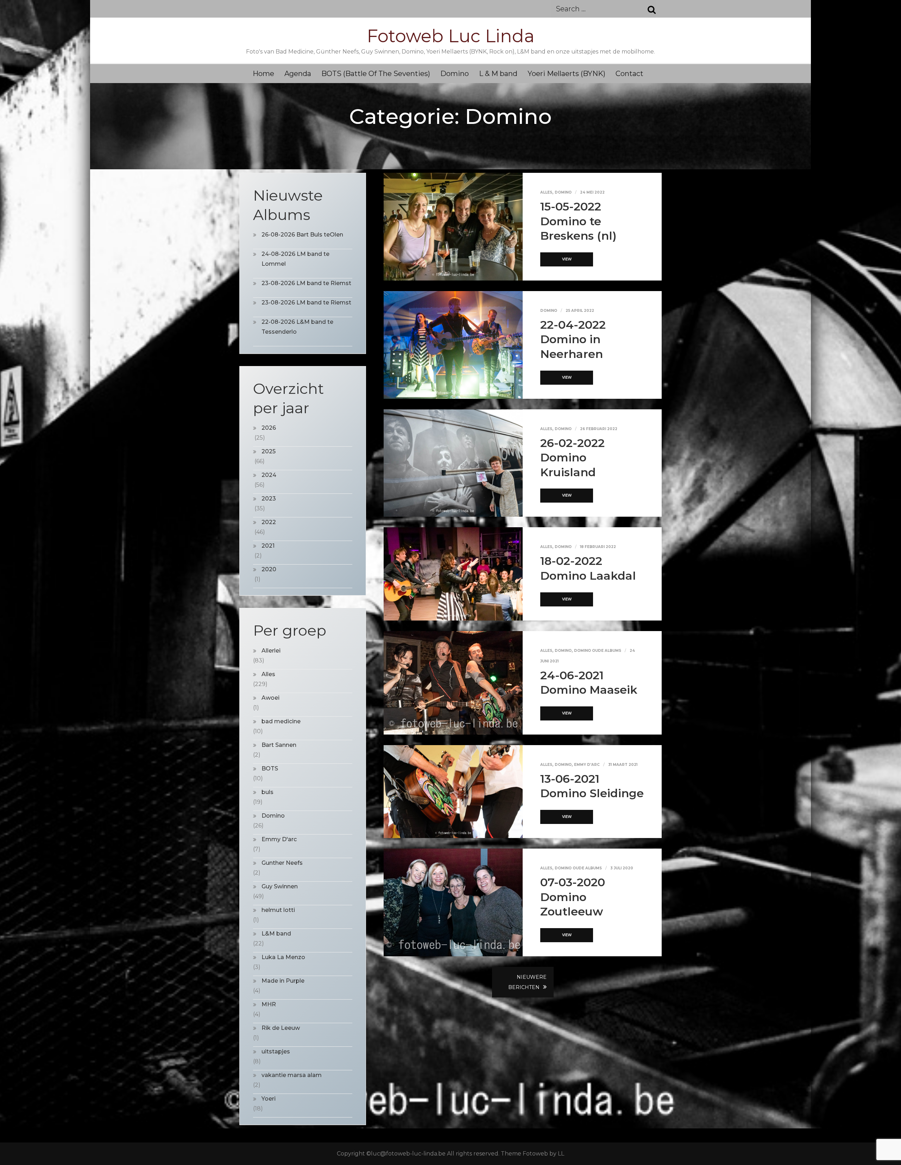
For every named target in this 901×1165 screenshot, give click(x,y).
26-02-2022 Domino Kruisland (572, 457)
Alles (546, 192)
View (567, 259)
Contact (629, 73)
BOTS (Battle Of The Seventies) (375, 73)
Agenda (297, 73)
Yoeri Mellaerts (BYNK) (566, 73)
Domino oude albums (597, 650)
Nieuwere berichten (527, 982)
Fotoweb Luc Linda (451, 36)
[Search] (647, 9)
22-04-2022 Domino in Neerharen (573, 339)
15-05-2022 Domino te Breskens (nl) (578, 221)
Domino (454, 73)
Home (263, 73)
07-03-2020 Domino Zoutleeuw (572, 896)
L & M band (498, 73)
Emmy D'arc (587, 764)
